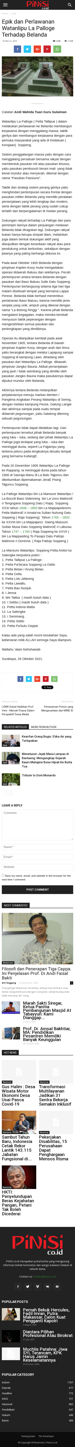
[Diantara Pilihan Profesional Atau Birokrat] (11, 1336)
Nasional (7, 1082)
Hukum (6, 1415)
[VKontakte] (47, 1286)
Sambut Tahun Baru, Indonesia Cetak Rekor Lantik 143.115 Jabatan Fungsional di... (17, 1148)
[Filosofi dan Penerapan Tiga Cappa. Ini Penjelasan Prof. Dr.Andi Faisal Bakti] (37, 938)
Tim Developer (46, 1436)
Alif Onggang (9, 982)
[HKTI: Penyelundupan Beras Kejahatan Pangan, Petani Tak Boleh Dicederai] (19, 1177)
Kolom (6, 1382)
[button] (70, 5)
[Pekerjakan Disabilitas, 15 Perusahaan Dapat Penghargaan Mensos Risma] (56, 1122)
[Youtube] (57, 1286)
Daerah (6, 1388)
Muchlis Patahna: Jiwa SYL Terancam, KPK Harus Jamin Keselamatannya (45, 1355)
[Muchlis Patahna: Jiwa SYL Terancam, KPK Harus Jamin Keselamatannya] (11, 1353)
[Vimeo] (37, 1286)
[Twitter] (27, 1286)
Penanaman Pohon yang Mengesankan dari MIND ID (57, 708)
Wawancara (8, 962)
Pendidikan (8, 1409)
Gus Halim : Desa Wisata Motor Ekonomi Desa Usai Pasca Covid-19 (18, 1095)
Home (5, 13)
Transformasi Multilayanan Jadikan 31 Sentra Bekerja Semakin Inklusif (55, 1095)
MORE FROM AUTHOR (43, 727)
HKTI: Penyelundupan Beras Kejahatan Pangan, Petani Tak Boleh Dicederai (18, 1203)
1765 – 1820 (60, 517)
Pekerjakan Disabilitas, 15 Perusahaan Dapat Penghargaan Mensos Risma (53, 1148)
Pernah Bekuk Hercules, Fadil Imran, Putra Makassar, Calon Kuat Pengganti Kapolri (46, 1315)
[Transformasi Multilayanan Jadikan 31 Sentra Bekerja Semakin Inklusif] (56, 1072)
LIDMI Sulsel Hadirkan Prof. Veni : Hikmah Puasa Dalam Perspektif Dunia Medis (18, 710)
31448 (70, 41)
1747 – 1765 (21, 531)
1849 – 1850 (28, 508)
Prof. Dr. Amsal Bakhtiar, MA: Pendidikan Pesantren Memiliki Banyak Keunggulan (47, 1034)
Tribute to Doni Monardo (39, 775)
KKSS (5, 1398)
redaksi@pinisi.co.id (44, 1276)
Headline (7, 1393)
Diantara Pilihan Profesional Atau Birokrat (48, 1333)
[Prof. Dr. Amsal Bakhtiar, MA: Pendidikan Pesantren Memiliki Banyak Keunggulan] (11, 1033)
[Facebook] (17, 1286)
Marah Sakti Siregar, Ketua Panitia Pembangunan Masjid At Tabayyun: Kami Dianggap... (47, 1010)
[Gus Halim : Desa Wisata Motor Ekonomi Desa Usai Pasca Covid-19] (19, 1072)
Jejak (14, 13)
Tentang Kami (28, 1436)
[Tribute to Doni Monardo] (11, 779)
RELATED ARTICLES (15, 727)
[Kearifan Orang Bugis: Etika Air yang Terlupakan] (11, 740)
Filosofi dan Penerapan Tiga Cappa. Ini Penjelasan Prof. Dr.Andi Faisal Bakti (36, 973)
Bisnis (5, 1420)
